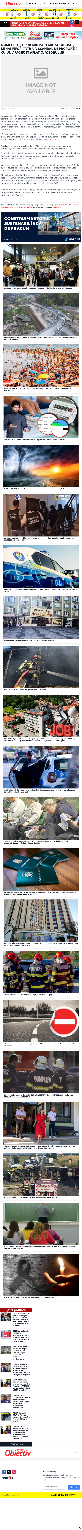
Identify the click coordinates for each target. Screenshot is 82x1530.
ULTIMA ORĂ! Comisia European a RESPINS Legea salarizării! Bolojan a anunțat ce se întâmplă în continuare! (21, 1401)
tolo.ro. (53, 139)
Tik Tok (29, 207)
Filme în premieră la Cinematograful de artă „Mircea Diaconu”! (29, 640)
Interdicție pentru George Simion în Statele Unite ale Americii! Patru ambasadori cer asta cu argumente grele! (21, 1369)
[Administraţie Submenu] (69, 3)
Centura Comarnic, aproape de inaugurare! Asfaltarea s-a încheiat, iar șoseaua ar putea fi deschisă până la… (40, 338)
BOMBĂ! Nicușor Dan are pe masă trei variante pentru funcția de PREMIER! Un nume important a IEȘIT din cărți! (21, 1385)
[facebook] (72, 22)
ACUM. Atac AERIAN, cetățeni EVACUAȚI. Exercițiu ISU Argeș (28, 995)
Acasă (32, 3)
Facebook (47, 205)
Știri (43, 3)
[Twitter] (9, 1472)
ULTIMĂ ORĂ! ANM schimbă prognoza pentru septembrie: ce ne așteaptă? (34, 489)
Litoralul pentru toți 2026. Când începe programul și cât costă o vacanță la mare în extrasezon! (37, 389)
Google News (17, 207)
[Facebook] (4, 1472)
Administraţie (58, 3)
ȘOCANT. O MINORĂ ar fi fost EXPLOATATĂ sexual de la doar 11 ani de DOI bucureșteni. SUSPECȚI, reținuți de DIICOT (39, 539)
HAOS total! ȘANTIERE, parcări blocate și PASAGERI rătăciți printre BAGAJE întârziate (38, 24)
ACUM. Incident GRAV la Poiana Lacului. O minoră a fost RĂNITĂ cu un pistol (21, 1417)
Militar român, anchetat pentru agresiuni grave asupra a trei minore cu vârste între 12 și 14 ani (40, 590)
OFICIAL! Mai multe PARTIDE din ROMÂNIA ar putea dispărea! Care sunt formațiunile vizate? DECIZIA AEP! (21, 1336)
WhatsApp (57, 207)
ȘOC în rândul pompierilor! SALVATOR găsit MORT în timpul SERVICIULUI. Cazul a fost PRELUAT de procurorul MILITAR (38, 1096)
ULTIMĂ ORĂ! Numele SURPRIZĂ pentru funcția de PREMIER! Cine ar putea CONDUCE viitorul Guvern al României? (20, 1433)
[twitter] (77, 22)
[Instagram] (14, 1472)
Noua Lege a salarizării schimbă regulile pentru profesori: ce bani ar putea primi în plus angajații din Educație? (39, 1247)
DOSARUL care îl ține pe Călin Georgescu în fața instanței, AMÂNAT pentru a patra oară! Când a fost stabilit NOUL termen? (21, 1320)
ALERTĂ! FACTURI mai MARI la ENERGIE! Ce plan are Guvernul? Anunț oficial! (34, 440)
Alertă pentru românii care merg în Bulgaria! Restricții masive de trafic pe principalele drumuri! (39, 1045)
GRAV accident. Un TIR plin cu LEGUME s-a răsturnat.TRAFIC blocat (30, 1197)
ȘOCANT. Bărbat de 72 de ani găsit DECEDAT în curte (25, 689)
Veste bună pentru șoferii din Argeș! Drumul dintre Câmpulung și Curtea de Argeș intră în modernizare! (21, 1353)
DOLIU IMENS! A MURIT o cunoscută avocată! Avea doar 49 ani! (29, 1298)
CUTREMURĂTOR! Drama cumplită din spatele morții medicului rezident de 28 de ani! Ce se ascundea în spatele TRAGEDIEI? (41, 944)
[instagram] (72, 26)
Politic (77, 3)
